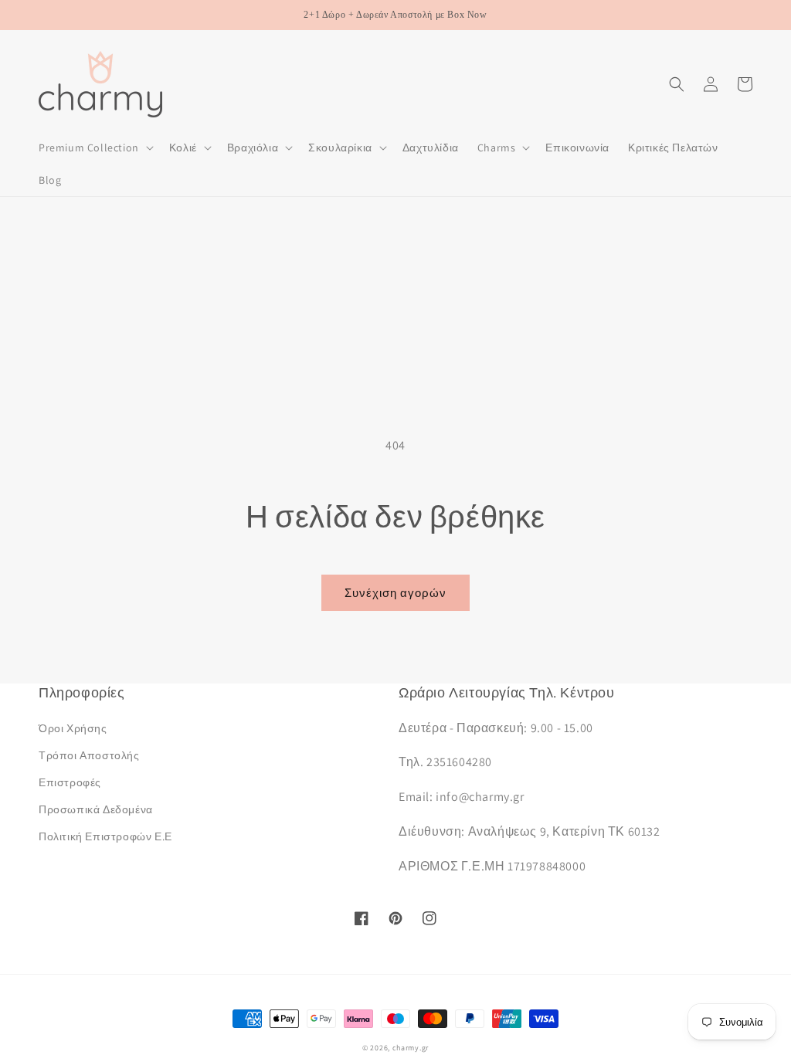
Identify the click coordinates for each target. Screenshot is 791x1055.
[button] (94, 147)
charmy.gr (410, 1048)
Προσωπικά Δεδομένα (96, 809)
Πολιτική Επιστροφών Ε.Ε (105, 836)
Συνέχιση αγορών (395, 592)
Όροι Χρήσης (73, 728)
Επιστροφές (70, 782)
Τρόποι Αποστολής (89, 755)
